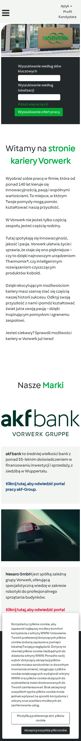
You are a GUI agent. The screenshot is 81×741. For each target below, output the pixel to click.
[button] (13, 13)
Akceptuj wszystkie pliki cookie (45, 730)
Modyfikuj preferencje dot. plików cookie (40, 718)
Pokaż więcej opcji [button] (33, 104)
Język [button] (65, 6)
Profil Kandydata (67, 14)
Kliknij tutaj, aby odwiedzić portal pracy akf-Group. (35, 486)
